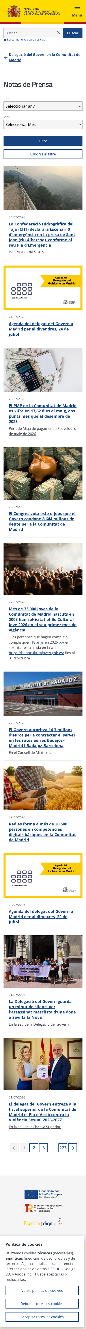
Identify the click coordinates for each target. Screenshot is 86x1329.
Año (6, 99)
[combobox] (43, 106)
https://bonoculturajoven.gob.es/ (36, 652)
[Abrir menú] (77, 11)
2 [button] (34, 1148)
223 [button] (63, 1148)
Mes (7, 117)
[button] (72, 1147)
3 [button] (43, 1148)
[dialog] (42, 1281)
